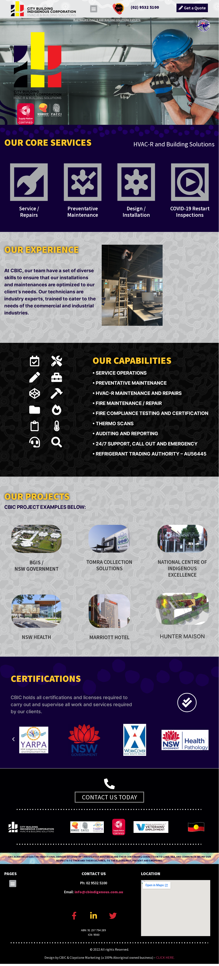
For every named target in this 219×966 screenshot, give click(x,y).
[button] (93, 8)
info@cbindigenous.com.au (99, 891)
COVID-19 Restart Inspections (190, 211)
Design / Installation (136, 211)
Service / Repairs (29, 211)
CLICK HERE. (165, 957)
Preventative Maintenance (82, 211)
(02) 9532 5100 (145, 7)
